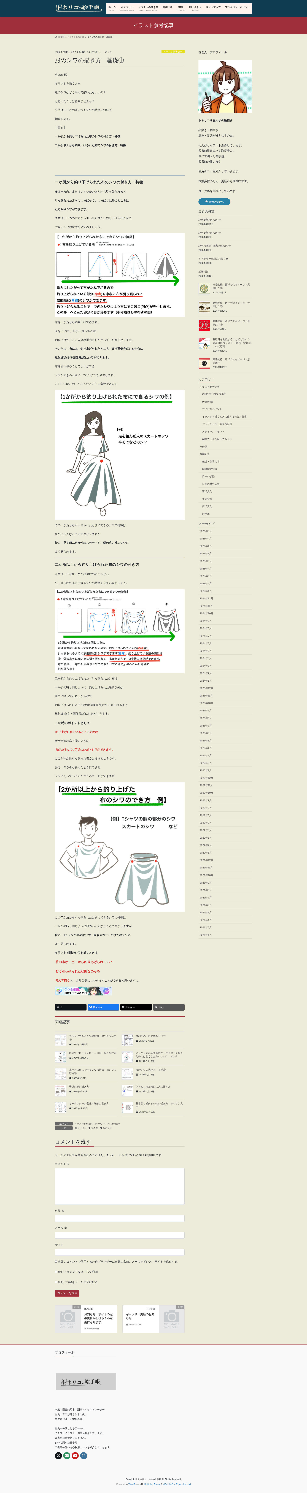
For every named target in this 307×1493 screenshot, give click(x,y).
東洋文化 (207, 491)
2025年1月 (206, 591)
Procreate (207, 401)
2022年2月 (206, 845)
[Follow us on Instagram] (83, 1455)
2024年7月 (206, 636)
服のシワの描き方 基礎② (151, 1069)
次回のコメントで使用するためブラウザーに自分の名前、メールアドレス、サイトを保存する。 (119, 1261)
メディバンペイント (213, 431)
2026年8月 (206, 531)
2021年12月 (206, 860)
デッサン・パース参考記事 (107, 1123)
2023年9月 (206, 710)
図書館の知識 (209, 469)
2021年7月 (206, 897)
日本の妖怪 (208, 476)
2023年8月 (206, 718)
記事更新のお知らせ (209, 219)
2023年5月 (206, 740)
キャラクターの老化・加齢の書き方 (90, 1103)
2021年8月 (206, 890)
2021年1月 (206, 934)
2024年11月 (206, 605)
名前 (59, 1210)
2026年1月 (206, 546)
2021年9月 (206, 882)
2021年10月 (206, 875)
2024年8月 (206, 628)
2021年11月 (206, 867)
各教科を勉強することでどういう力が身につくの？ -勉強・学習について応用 (232, 343)
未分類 (203, 446)
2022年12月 (206, 777)
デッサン (82, 1128)
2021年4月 (206, 920)
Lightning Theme (152, 1484)
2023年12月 (206, 688)
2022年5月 (206, 822)
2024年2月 (206, 673)
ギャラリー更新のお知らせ (213, 258)
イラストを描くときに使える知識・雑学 (224, 416)
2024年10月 (206, 613)
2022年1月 (206, 852)
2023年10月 (206, 703)
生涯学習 (207, 498)
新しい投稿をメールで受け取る (78, 1282)
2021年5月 (206, 912)
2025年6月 (206, 553)
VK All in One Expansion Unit (177, 1484)
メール (61, 1227)
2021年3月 (206, 927)
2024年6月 (206, 643)
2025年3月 (206, 576)
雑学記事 (205, 454)
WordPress (133, 1484)
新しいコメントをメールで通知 (78, 1271)
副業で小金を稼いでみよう (217, 439)
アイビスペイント (212, 409)
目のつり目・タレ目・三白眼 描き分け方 (92, 1052)
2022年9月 (206, 800)
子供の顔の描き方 (79, 1086)
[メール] (66, 1455)
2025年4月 (206, 568)
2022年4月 (206, 830)
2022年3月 (206, 837)
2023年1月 (206, 770)
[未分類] (68, 1312)
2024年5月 (206, 650)
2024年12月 (206, 598)
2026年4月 (206, 538)
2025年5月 (206, 561)
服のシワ (107, 1128)
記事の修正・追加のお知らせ (214, 245)
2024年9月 (206, 620)
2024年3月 (206, 665)
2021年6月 (206, 905)
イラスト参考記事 (173, 51)
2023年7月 (206, 725)
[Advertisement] (120, 161)
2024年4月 (206, 658)
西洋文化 (207, 506)
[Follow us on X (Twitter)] (58, 1455)
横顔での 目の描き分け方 (152, 1036)
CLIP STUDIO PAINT (214, 394)
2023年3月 (206, 755)
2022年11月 (206, 785)
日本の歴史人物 (211, 483)
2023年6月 (206, 733)
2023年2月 (206, 763)
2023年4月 (206, 748)
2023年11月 (206, 695)
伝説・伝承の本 (211, 461)
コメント (62, 1163)
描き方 (94, 1128)
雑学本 (206, 513)
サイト (59, 1244)
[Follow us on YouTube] (75, 1455)
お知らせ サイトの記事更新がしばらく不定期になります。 (98, 1318)
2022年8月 (206, 807)
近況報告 (203, 271)
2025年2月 (206, 583)
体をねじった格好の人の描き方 (153, 1086)
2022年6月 (206, 815)
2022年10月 (206, 792)
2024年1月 (206, 680)
